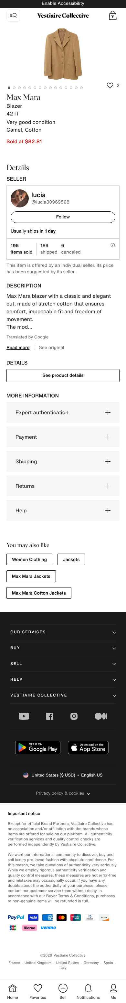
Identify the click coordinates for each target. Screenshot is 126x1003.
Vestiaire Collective (38, 695)
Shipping (26, 461)
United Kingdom (38, 962)
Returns (25, 486)
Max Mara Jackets (31, 576)
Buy (15, 648)
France (14, 962)
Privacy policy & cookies (60, 793)
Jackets (71, 559)
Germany (91, 962)
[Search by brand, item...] (13, 15)
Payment (26, 437)
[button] (112, 15)
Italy (63, 967)
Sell (16, 664)
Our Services (28, 632)
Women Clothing (29, 559)
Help (21, 510)
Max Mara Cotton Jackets (39, 593)
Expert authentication (42, 412)
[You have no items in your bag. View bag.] (112, 15)
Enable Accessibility (63, 3)
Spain (108, 962)
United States (67, 962)
